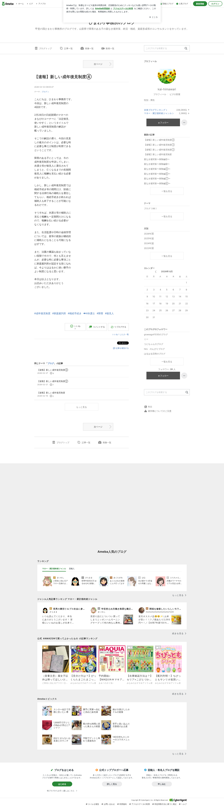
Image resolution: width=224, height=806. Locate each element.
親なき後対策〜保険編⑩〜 (157, 164)
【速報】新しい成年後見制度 (158, 154)
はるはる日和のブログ (154, 353)
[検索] (186, 48)
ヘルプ (184, 804)
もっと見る (81, 407)
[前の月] (155, 271)
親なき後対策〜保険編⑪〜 (157, 159)
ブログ (44, 91)
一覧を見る (167, 191)
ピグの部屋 (175, 94)
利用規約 (123, 804)
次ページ (98, 64)
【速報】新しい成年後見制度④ (63, 76)
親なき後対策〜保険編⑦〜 (157, 178)
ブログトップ (45, 48)
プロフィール (159, 94)
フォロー (164, 122)
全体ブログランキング (154, 110)
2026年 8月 (167, 271)
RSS (150, 406)
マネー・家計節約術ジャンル (158, 113)
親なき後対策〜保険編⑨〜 (157, 169)
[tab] (54, 568)
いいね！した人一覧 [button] (120, 334)
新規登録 (200, 3)
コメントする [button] (99, 327)
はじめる (62, 784)
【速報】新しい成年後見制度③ (159, 144)
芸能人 (72, 568)
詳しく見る (112, 784)
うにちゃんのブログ (153, 344)
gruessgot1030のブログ (156, 334)
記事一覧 (68, 48)
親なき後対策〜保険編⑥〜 (157, 183)
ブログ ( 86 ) (150, 208)
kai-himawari (167, 89)
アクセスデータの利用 (141, 804)
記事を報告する (122, 348)
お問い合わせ (109, 804)
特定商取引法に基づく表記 (165, 804)
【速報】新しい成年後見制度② (159, 149)
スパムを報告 (93, 804)
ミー (146, 339)
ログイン (215, 3)
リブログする (120, 327)
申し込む (162, 784)
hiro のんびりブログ (154, 349)
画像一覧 (89, 48)
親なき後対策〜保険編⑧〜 (157, 173)
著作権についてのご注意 (159, 411)
